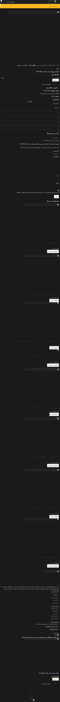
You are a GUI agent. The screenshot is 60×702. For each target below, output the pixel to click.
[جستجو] (0, 5)
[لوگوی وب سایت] (52, 2)
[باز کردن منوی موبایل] (58, 2)
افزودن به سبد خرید (46, 84)
